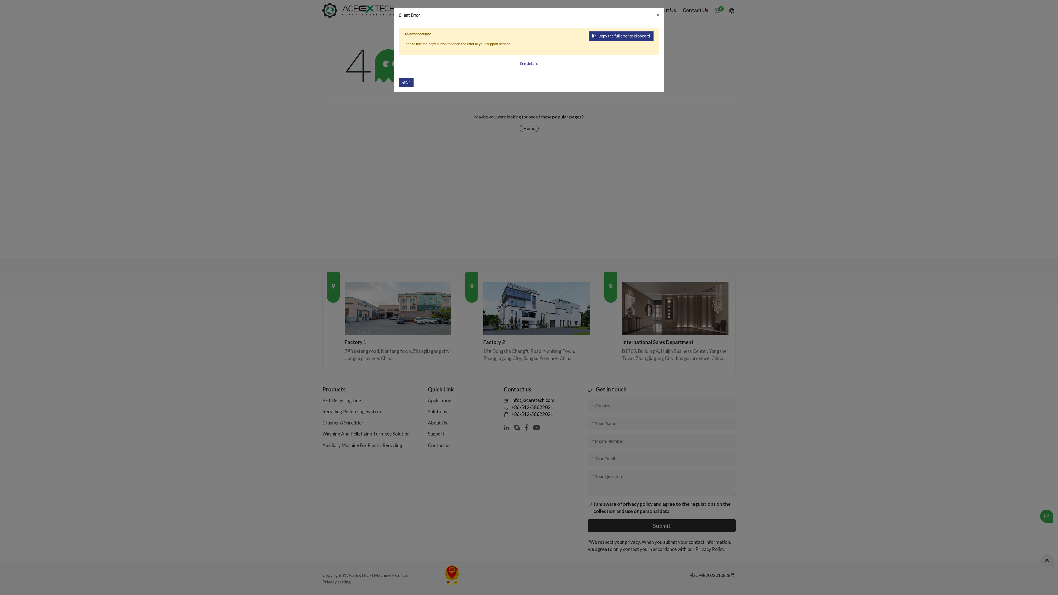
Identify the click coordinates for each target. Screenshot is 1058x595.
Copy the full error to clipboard (624, 36)
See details (529, 63)
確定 (406, 82)
